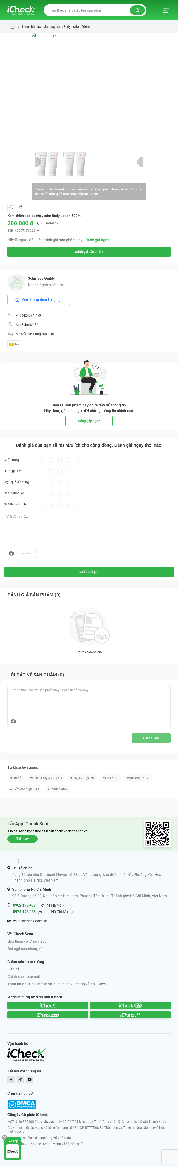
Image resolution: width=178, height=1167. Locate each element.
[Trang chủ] (21, 10)
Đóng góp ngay (89, 421)
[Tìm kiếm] (137, 10)
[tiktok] (20, 1079)
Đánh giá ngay (97, 240)
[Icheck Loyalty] (130, 1014)
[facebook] (11, 1079)
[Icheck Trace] (47, 1014)
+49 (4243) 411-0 (28, 315)
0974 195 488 (24, 912)
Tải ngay (22, 838)
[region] (89, 90)
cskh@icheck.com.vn (30, 921)
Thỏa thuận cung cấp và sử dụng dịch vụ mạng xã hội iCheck (57, 984)
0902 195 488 (24, 905)
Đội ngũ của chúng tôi (25, 949)
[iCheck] (47, 1005)
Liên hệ (13, 969)
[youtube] (29, 1079)
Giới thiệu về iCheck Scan (28, 941)
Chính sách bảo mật (23, 976)
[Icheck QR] (130, 1005)
